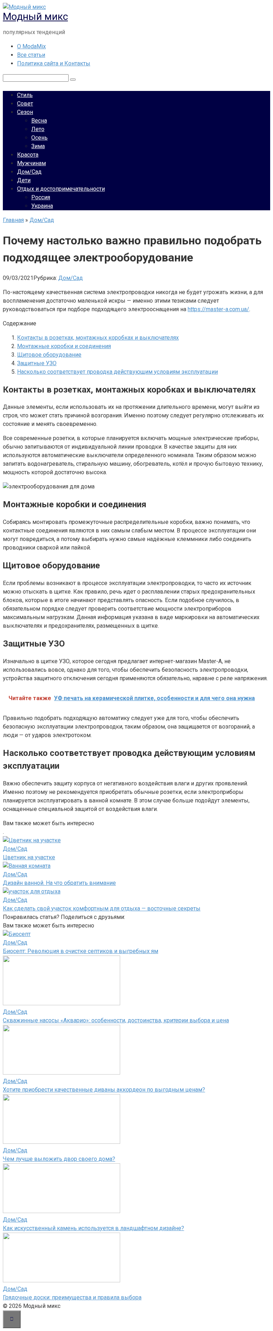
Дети (24, 180)
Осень (39, 137)
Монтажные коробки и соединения (64, 346)
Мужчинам (31, 163)
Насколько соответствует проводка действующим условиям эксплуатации (117, 371)
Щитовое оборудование (49, 354)
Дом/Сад (29, 171)
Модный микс (35, 16)
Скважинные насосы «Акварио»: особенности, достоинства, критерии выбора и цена (116, 1020)
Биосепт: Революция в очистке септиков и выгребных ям (80, 951)
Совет (25, 103)
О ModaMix (31, 46)
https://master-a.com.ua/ (218, 309)
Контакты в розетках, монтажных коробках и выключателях (98, 337)
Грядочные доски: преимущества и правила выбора (72, 1297)
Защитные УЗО (37, 363)
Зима (38, 146)
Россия (40, 197)
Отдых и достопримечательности (61, 188)
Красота (27, 154)
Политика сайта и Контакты (53, 63)
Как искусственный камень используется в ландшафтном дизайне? (93, 1228)
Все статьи (31, 55)
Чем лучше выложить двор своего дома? (59, 1159)
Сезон (25, 112)
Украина (42, 205)
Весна (39, 120)
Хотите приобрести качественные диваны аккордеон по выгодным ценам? (104, 1089)
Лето (37, 129)
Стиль (25, 95)
